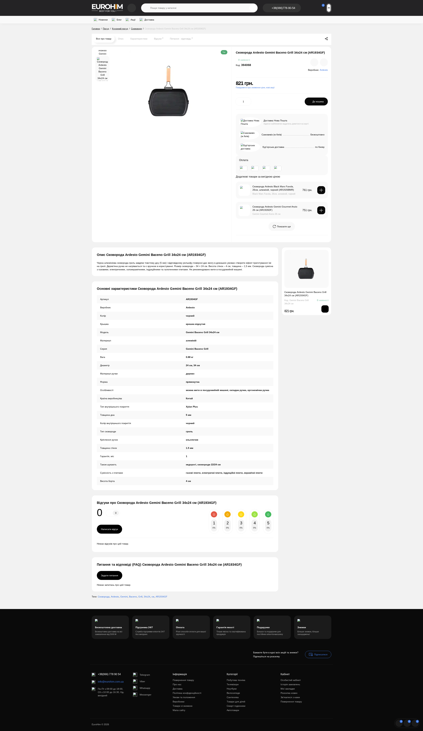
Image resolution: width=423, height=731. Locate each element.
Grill (140, 596)
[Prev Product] (312, 38)
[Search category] (145, 8)
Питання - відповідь (181, 38)
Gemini (124, 596)
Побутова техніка (236, 680)
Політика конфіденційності (187, 693)
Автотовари (233, 710)
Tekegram (145, 674)
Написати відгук (109, 529)
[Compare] (314, 62)
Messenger (145, 694)
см (153, 596)
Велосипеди (233, 693)
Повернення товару (183, 680)
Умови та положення (184, 697)
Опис (121, 38)
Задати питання (109, 575)
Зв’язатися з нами (290, 697)
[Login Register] (308, 7)
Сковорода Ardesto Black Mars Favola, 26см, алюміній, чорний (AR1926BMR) (273, 188)
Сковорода (104, 596)
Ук (329, 8)
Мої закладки (288, 688)
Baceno (133, 596)
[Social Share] (326, 38)
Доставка (177, 688)
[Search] (253, 8)
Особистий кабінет (291, 680)
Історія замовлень (290, 684)
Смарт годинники (236, 706)
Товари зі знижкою (182, 706)
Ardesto (115, 596)
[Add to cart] (321, 190)
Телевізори (233, 684)
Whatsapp (145, 688)
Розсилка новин (289, 693)
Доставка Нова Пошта (275, 120)
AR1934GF (161, 596)
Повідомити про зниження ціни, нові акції (255, 87)
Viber (142, 681)
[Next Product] (319, 38)
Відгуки (158, 38)
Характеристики (138, 38)
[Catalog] (131, 7)
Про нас (177, 684)
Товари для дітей (236, 701)
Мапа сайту (179, 710)
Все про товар (103, 38)
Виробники (178, 701)
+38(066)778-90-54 (283, 8)
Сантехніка (233, 697)
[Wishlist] (324, 62)
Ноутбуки (232, 688)
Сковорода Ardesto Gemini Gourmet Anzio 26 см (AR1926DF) (274, 208)
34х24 (147, 596)
